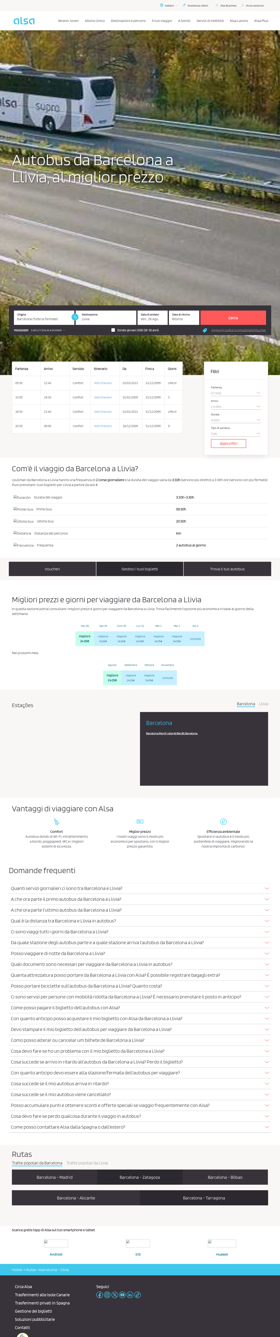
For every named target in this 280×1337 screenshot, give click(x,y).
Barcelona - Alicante (76, 1198)
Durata (215, 414)
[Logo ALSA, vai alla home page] (24, 21)
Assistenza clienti (198, 5)
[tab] (140, 888)
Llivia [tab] (263, 704)
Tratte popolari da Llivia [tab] (87, 1163)
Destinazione (90, 314)
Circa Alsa (23, 1286)
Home (17, 1269)
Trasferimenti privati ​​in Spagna (42, 1302)
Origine (21, 314)
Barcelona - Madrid (55, 1177)
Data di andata (150, 314)
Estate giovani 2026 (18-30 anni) (138, 330)
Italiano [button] (169, 5)
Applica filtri (228, 443)
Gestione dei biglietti (33, 1311)
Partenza (216, 387)
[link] (75, 317)
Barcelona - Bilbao (225, 1177)
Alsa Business (228, 5)
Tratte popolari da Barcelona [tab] (37, 1163)
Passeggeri (21, 330)
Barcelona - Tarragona (204, 1198)
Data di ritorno (181, 314)
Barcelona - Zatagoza (140, 1177)
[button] (41, 330)
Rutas (30, 1269)
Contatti (22, 1327)
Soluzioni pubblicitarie (35, 1319)
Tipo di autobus (220, 428)
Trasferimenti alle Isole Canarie (42, 1294)
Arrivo (214, 401)
